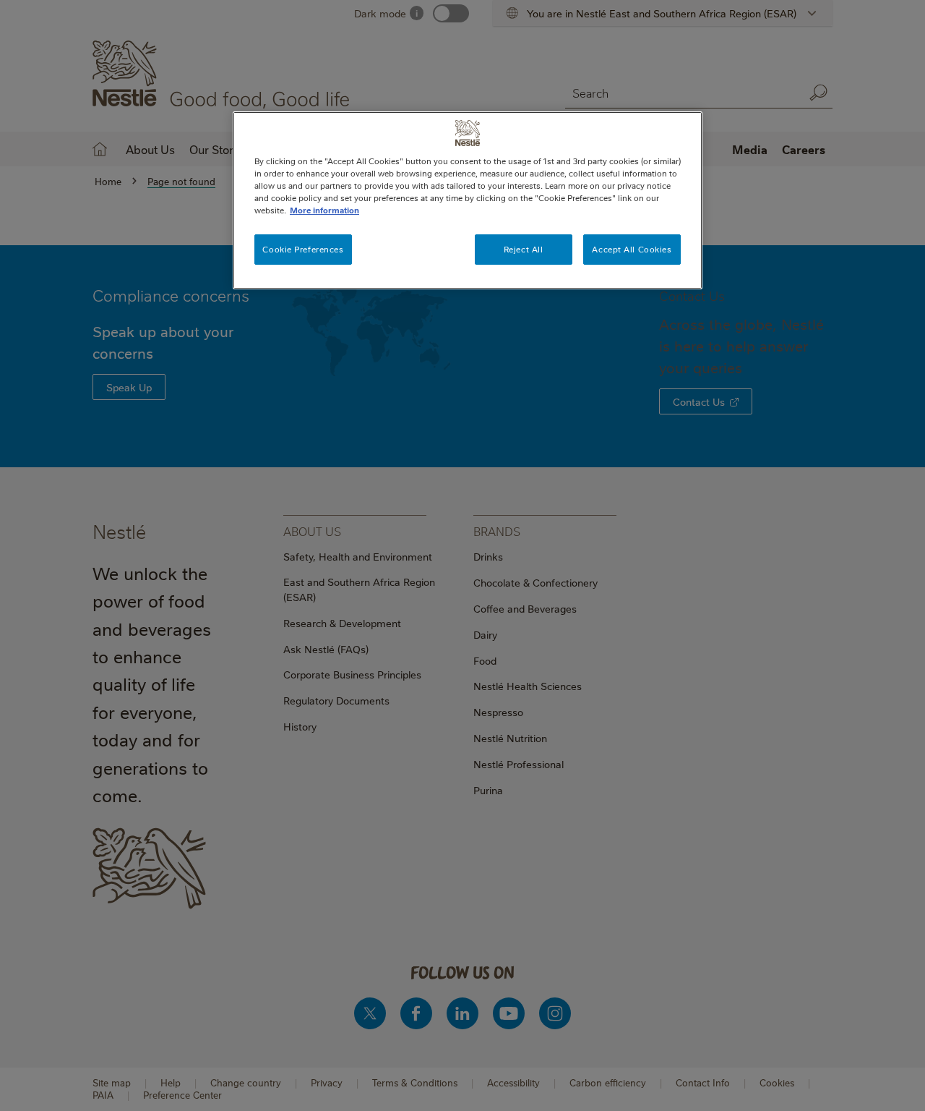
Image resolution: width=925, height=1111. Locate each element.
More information (324, 210)
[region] (467, 200)
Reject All (523, 249)
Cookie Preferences (302, 249)
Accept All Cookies (631, 249)
